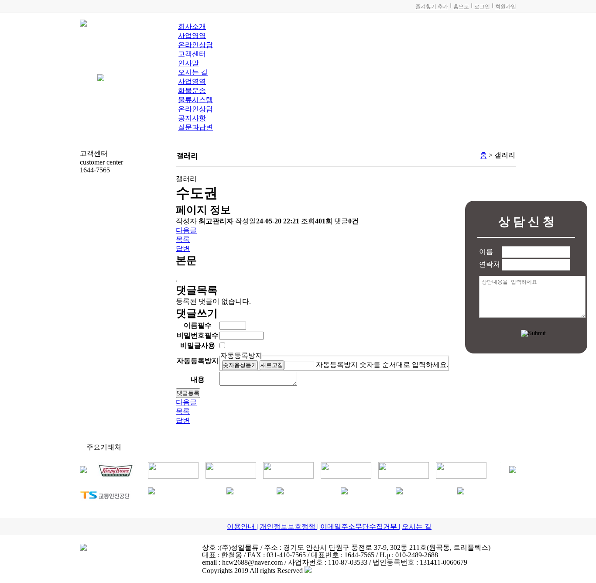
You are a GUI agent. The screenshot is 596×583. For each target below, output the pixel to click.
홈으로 (461, 6)
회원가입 (505, 6)
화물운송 (192, 90)
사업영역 (192, 35)
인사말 (188, 63)
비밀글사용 (197, 345)
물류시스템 (195, 99)
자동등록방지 (241, 355)
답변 (183, 248)
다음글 (186, 230)
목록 (183, 239)
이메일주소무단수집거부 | (360, 526)
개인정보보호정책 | (289, 526)
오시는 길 (193, 72)
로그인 (482, 6)
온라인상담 (195, 44)
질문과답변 (195, 127)
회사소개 (192, 26)
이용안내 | (242, 526)
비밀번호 (198, 335)
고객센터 (192, 54)
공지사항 (192, 118)
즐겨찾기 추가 (431, 6)
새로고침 (271, 365)
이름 (198, 325)
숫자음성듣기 (240, 365)
